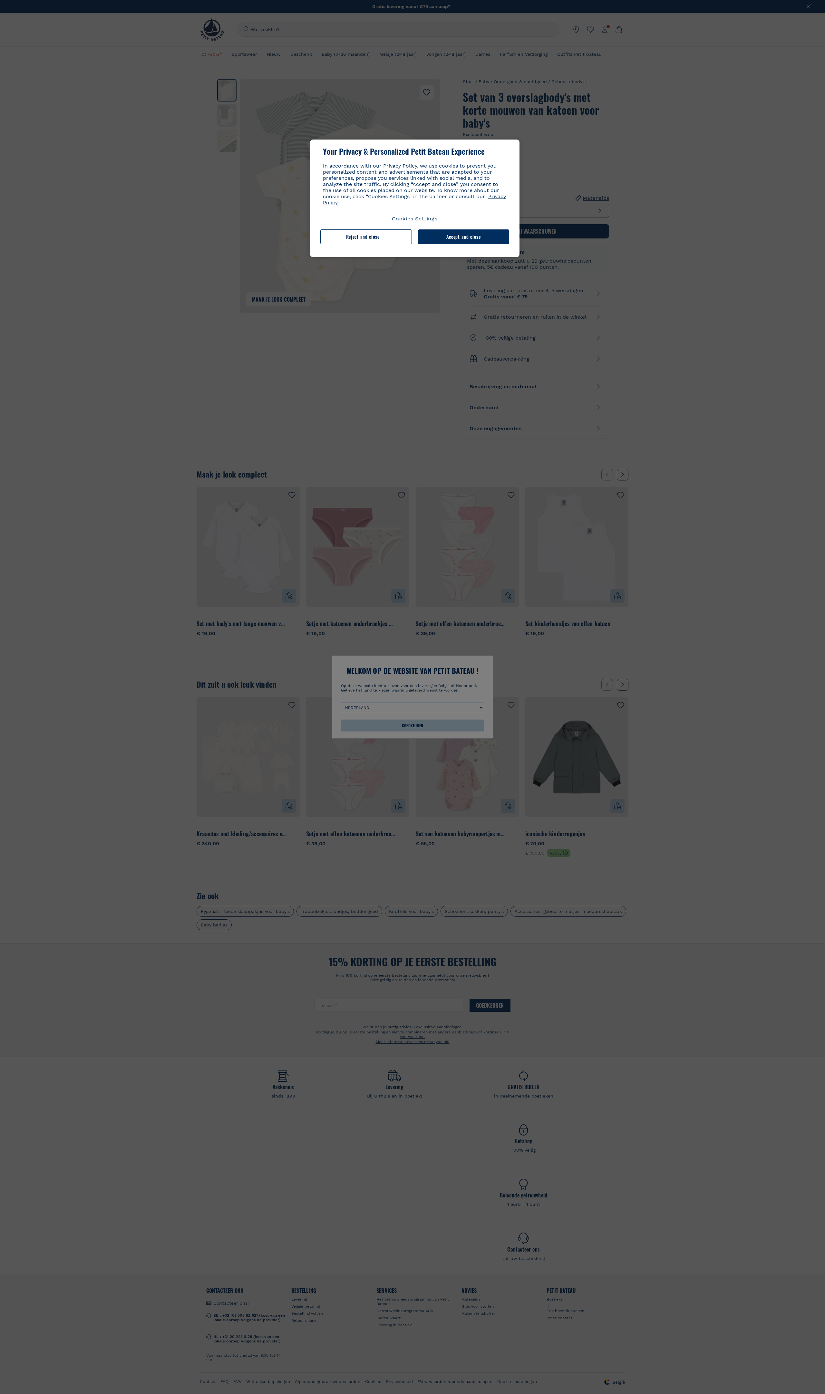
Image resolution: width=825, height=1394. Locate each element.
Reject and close (363, 236)
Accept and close (463, 236)
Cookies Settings (415, 219)
